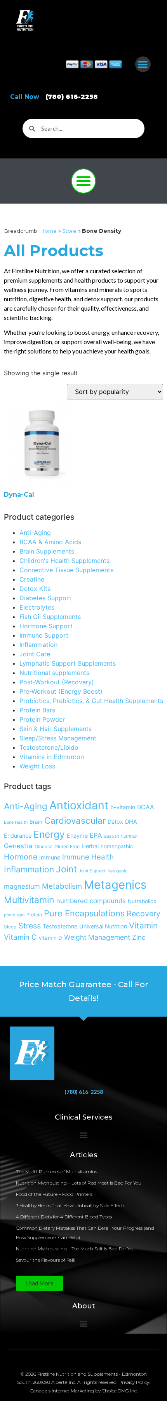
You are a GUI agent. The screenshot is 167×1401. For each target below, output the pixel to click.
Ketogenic (117, 871)
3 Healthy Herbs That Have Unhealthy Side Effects (70, 1205)
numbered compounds (91, 901)
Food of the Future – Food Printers (54, 1194)
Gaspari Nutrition (120, 836)
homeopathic (117, 846)
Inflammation (38, 645)
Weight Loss (37, 766)
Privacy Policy (133, 1382)
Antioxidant (78, 805)
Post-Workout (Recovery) (56, 682)
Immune (49, 857)
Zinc (138, 937)
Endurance (17, 835)
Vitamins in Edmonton (51, 757)
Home (48, 231)
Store (69, 231)
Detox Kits (34, 588)
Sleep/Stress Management (57, 738)
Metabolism (62, 886)
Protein (34, 915)
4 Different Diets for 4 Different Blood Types (64, 1217)
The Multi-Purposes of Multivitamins (56, 1171)
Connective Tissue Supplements (66, 570)
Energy (49, 834)
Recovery (143, 913)
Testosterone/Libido (48, 747)
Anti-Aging (35, 532)
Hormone (20, 856)
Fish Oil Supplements (50, 617)
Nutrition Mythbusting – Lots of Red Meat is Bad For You (78, 1183)
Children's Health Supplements (64, 560)
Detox (115, 821)
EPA (96, 835)
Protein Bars (37, 710)
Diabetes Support (45, 598)
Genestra (18, 846)
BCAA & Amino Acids (50, 542)
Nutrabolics (142, 901)
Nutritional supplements (54, 673)
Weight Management (97, 937)
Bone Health (16, 822)
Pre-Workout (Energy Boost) (61, 691)
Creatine (31, 579)
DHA (131, 821)
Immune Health (88, 857)
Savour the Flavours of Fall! (45, 1260)
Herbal (90, 846)
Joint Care (34, 654)
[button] (143, 64)
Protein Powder (42, 719)
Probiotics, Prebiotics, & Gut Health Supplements (91, 701)
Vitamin (143, 925)
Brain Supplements (46, 551)
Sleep (10, 927)
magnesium (22, 886)
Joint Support (92, 871)
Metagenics (115, 884)
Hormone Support (46, 626)
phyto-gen (14, 915)
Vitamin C (20, 937)
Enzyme (77, 835)
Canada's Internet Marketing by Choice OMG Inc (83, 1391)
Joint (66, 869)
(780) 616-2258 (83, 1091)
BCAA (145, 807)
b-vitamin (122, 807)
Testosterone (60, 926)
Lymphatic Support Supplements (67, 663)
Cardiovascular (75, 820)
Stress (29, 925)
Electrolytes (36, 607)
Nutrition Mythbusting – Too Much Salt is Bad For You (76, 1249)
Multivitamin (29, 900)
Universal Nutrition (103, 926)
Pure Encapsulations (84, 913)
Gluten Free (67, 846)
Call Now (54, 96)
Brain (36, 822)
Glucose (43, 846)
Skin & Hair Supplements (55, 729)
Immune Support (43, 635)
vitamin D (50, 938)
